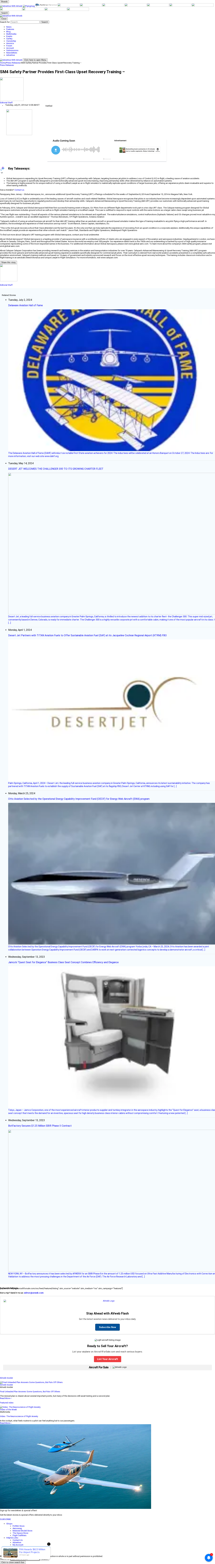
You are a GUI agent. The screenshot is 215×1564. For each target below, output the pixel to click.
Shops (9, 1523)
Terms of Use (19, 1547)
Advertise (17, 1542)
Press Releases (13, 63)
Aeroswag (17, 1528)
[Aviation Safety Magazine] (11, 10)
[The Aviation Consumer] (180, 6)
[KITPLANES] (113, 6)
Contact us (19, 190)
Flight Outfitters (19, 1535)
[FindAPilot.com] (56, 10)
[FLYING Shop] (78, 10)
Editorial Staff (6, 102)
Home (3, 63)
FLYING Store (18, 1526)
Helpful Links (12, 1538)
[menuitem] (110, 27)
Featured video (7, 1402)
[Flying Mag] (29, 6)
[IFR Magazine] (203, 6)
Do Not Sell (18, 1552)
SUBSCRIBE (5, 1519)
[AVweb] (11, 6)
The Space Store (20, 1533)
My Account (18, 1545)
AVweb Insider (6, 1378)
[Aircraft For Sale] (69, 6)
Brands (4, 1)
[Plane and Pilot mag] (136, 6)
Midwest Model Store (22, 1531)
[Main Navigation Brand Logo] (11, 16)
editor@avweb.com (34, 1293)
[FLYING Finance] (33, 10)
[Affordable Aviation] (158, 6)
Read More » (5, 1398)
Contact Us (18, 1540)
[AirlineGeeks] (46, 6)
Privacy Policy (19, 1549)
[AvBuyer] (91, 6)
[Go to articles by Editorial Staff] (107, 89)
